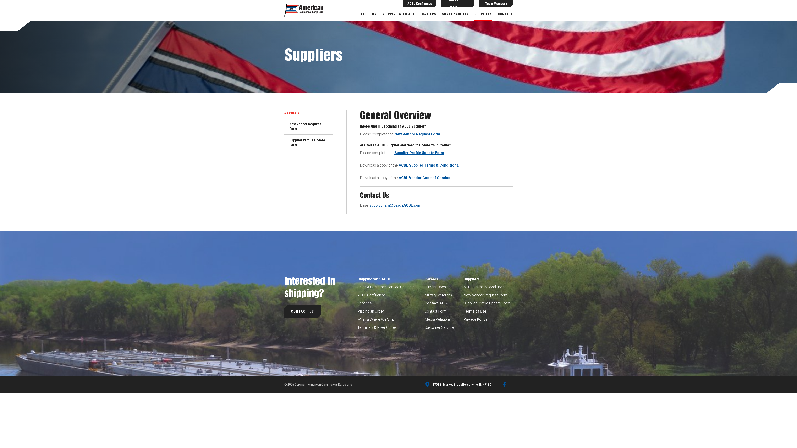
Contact (505, 14)
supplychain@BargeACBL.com (395, 205)
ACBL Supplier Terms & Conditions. (429, 165)
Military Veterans (438, 295)
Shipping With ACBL (399, 14)
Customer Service (439, 327)
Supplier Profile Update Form (307, 142)
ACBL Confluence (419, 4)
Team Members (496, 4)
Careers (429, 14)
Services (364, 303)
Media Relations (438, 319)
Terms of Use (474, 311)
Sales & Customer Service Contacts (386, 287)
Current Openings (438, 287)
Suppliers (483, 14)
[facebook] (504, 384)
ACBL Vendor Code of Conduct (425, 177)
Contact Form (436, 311)
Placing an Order (370, 311)
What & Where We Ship (375, 319)
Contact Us (302, 311)
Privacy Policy (475, 319)
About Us (368, 14)
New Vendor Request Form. (417, 134)
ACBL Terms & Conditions (484, 287)
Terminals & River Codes (377, 327)
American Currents (451, 3)
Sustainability (455, 14)
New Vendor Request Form (305, 126)
